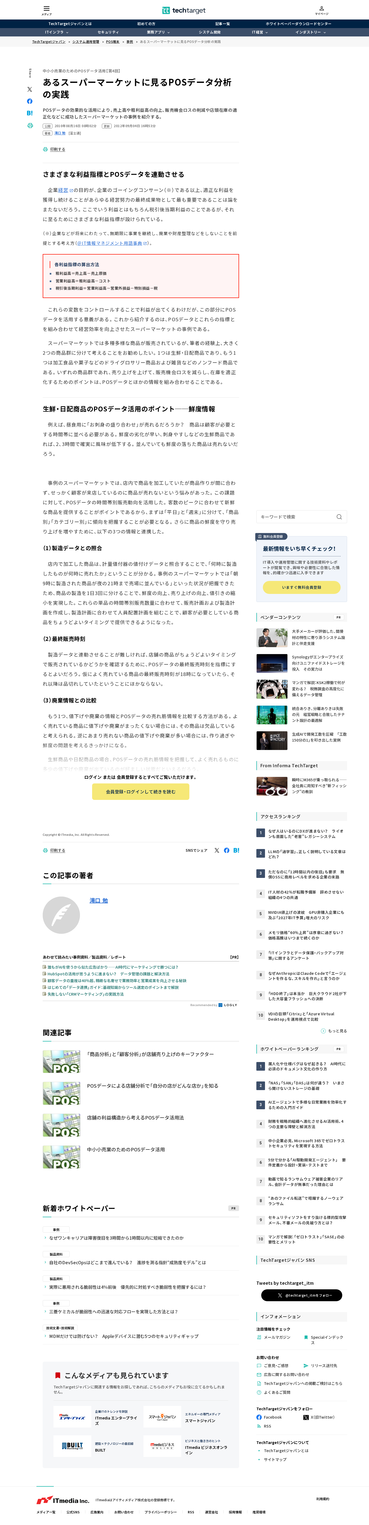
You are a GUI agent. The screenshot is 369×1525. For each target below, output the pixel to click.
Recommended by (204, 1005)
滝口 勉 (99, 900)
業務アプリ (156, 32)
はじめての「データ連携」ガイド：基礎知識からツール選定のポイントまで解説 (113, 987)
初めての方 (146, 23)
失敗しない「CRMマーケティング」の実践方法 (86, 994)
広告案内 (96, 1512)
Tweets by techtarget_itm (285, 1283)
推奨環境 (259, 1512)
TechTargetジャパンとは (70, 23)
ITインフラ (54, 32)
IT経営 (257, 32)
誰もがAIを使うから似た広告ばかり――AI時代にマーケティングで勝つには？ (113, 967)
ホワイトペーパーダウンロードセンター (298, 23)
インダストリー (308, 32)
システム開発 (210, 32)
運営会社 (211, 1512)
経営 (63, 189)
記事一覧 (222, 23)
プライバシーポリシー (161, 1512)
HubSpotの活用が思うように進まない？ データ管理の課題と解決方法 (108, 973)
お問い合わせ (124, 1512)
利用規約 (322, 1498)
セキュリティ (108, 32)
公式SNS (73, 1512)
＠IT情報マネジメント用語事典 (109, 243)
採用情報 (235, 1512)
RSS (191, 1512)
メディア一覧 (46, 1512)
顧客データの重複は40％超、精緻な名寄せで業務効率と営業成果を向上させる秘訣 (117, 980)
